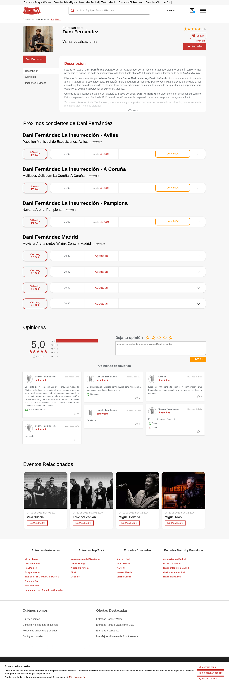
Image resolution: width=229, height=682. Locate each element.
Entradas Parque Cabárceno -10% (115, 625)
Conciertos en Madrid (174, 559)
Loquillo (75, 577)
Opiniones (30, 77)
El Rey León (31, 559)
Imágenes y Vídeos (35, 83)
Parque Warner (32, 572)
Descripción (31, 71)
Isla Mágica (31, 568)
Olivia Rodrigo (78, 563)
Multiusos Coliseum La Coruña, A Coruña (54, 176)
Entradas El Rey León (131, 2)
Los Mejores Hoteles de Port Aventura (117, 636)
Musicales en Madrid (174, 572)
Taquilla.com (30, 8)
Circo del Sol (31, 581)
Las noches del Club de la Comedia (44, 590)
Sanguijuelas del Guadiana (85, 559)
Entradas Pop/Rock (91, 550)
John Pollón (123, 563)
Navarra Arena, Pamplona (42, 210)
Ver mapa (97, 142)
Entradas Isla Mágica (65, 2)
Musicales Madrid (89, 2)
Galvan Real (123, 559)
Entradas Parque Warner (37, 2)
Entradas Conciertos (137, 550)
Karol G (121, 568)
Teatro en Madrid (172, 577)
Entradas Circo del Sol (158, 2)
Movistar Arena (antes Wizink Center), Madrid (57, 243)
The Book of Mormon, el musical (42, 577)
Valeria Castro (124, 577)
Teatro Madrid (108, 2)
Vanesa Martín (124, 572)
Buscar (170, 10)
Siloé (73, 572)
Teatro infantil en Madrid (176, 568)
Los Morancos (32, 563)
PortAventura (32, 585)
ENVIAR (198, 359)
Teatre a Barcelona (173, 563)
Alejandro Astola (79, 568)
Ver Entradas (194, 46)
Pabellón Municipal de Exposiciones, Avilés (55, 142)
